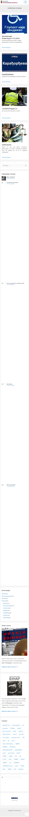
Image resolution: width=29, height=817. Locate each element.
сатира (16, 765)
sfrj (23, 737)
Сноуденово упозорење (12, 182)
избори (4, 756)
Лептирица (9, 384)
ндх (20, 756)
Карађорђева (7, 74)
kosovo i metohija (6, 731)
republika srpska (15, 737)
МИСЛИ (4, 594)
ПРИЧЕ (3, 601)
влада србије (18, 750)
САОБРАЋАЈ (6, 613)
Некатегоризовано (7, 596)
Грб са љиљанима (11, 484)
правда (16, 759)
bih (23, 725)
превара (23, 759)
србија (22, 766)
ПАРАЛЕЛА (6, 145)
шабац (9, 769)
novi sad (15, 734)
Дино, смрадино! (11, 177)
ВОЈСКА (5, 603)
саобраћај (16, 762)
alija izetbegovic (16, 725)
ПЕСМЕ (3, 598)
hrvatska (12, 728)
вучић (18, 753)
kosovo (19, 728)
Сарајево (5, 747)
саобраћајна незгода (7, 765)
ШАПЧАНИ (6, 617)
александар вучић (7, 750)
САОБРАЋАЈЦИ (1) (9, 108)
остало (4, 759)
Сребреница (12, 746)
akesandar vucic (6, 725)
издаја (10, 756)
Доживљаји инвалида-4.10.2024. (11, 37)
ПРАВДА (5, 610)
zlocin (13, 740)
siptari (4, 740)
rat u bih (21, 734)
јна (15, 769)
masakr (14, 731)
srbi (8, 740)
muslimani (20, 731)
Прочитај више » (6, 47)
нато (16, 756)
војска (4, 753)
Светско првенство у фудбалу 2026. (15, 283)
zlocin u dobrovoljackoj (8, 743)
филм (4, 769)
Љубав (17, 743)
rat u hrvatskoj (6, 737)
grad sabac (5, 728)
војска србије (11, 753)
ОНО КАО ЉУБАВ (7, 606)
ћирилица (21, 769)
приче (5, 762)
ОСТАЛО (5, 608)
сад (10, 762)
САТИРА (5, 615)
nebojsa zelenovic (6, 734)
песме (10, 759)
